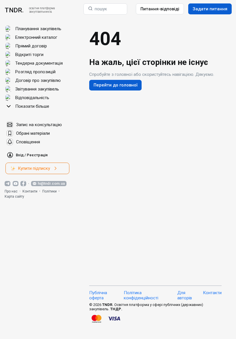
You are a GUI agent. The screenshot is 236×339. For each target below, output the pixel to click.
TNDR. (14, 10)
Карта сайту (14, 196)
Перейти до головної (115, 85)
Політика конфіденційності (141, 295)
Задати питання (210, 8)
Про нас (11, 191)
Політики (49, 191)
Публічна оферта (98, 295)
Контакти (29, 191)
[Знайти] (90, 9)
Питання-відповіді (159, 8)
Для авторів (184, 295)
